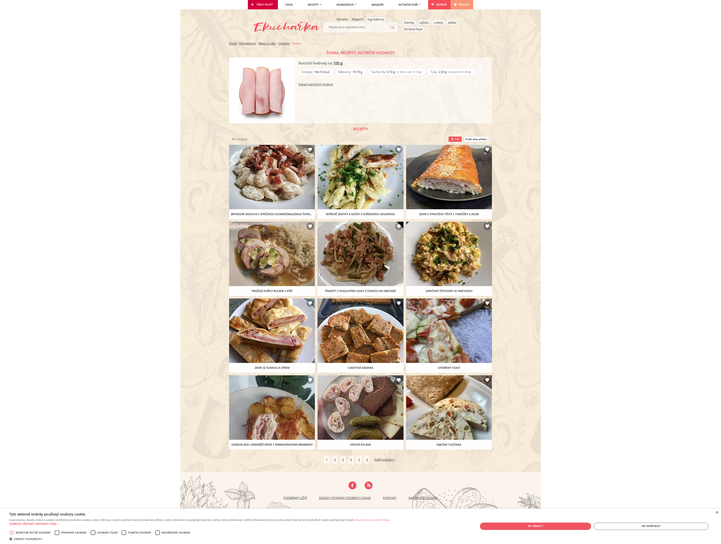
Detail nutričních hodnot (316, 84)
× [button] (716, 512)
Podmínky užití (295, 498)
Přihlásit (464, 4)
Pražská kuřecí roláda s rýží (272, 291)
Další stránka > (384, 460)
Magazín (378, 4)
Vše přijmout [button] (536, 526)
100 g (337, 63)
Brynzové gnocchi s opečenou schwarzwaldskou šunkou (272, 214)
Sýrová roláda (360, 444)
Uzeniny (284, 43)
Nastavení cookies (423, 498)
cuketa (438, 22)
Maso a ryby (267, 43)
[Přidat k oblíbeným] (310, 149)
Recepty (313, 4)
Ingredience (345, 4)
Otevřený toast (449, 367)
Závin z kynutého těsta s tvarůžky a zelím (449, 214)
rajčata (424, 22)
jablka (452, 22)
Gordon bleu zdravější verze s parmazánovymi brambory (272, 444)
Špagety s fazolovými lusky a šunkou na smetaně (360, 291)
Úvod (289, 4)
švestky (409, 22)
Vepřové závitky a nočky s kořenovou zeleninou (360, 214)
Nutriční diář (408, 4)
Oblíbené (441, 4)
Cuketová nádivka (360, 367)
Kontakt (390, 498)
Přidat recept (265, 4)
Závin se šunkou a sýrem (272, 367)
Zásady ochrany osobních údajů (345, 498)
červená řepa (413, 29)
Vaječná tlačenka (449, 444)
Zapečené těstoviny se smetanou (449, 291)
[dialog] (360, 526)
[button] (199, 524)
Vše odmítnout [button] (651, 526)
